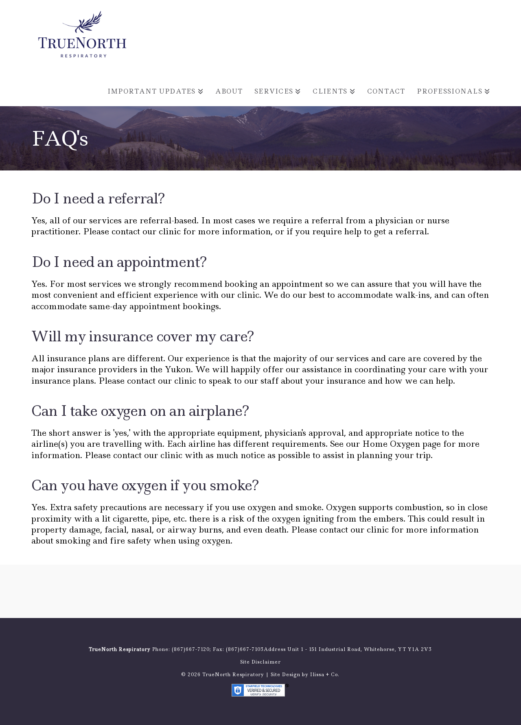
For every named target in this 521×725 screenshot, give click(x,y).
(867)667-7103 (245, 649)
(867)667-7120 (191, 649)
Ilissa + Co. (324, 674)
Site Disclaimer (260, 662)
